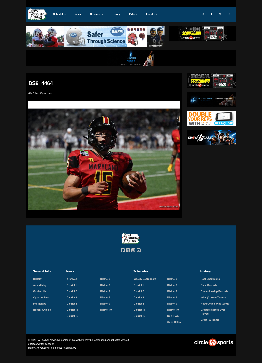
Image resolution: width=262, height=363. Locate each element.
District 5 (105, 279)
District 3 (72, 297)
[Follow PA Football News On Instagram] (230, 14)
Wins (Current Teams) (213, 297)
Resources (96, 14)
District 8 (105, 297)
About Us (151, 14)
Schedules (59, 14)
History (116, 14)
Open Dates (174, 322)
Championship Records (214, 291)
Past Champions (210, 279)
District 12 (72, 316)
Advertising (40, 285)
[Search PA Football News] (203, 14)
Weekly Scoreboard (145, 279)
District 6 (105, 285)
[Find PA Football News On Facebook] (212, 14)
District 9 (105, 303)
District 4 (72, 303)
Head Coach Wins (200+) (215, 303)
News (78, 14)
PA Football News (46, 340)
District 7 (105, 291)
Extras (133, 14)
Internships (39, 303)
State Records (209, 285)
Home (31, 347)
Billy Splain (33, 93)
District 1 (72, 285)
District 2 (72, 291)
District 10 (106, 309)
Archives (72, 279)
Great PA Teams (210, 319)
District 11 (72, 309)
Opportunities (41, 297)
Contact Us (39, 291)
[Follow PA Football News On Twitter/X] (221, 14)
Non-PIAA (173, 316)
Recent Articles (42, 309)
